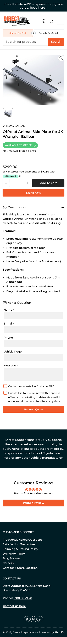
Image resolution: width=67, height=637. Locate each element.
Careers (8, 563)
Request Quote (33, 409)
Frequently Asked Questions (22, 539)
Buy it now (33, 192)
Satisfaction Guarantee (19, 544)
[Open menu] (60, 21)
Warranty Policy (14, 553)
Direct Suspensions (25, 632)
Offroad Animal (14, 125)
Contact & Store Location (20, 567)
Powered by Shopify (51, 632)
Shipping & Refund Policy (20, 549)
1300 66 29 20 (23, 598)
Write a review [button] (33, 503)
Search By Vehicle (49, 33)
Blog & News (11, 558)
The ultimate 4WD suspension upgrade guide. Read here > (33, 5)
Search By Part (17, 33)
